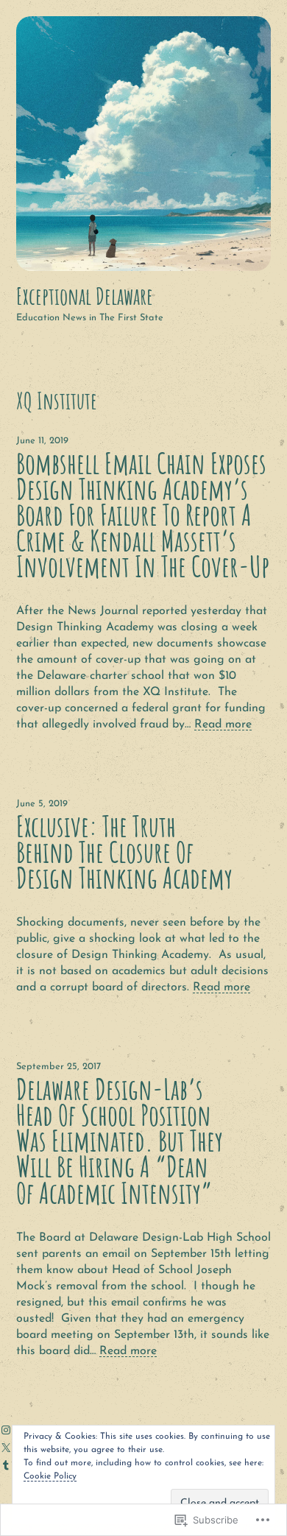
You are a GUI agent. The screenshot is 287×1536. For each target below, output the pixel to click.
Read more (223, 724)
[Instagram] (6, 1430)
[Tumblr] (6, 1465)
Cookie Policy (50, 1476)
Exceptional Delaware (84, 296)
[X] (6, 1448)
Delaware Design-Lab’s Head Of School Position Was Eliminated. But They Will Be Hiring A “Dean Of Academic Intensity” (119, 1141)
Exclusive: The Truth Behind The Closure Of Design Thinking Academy (124, 852)
